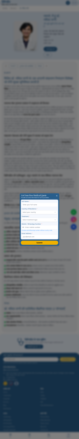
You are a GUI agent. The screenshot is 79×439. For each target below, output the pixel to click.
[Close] (56, 195)
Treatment (26, 216)
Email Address (27, 233)
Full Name (26, 201)
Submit (39, 243)
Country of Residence (30, 209)
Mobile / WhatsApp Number (32, 224)
